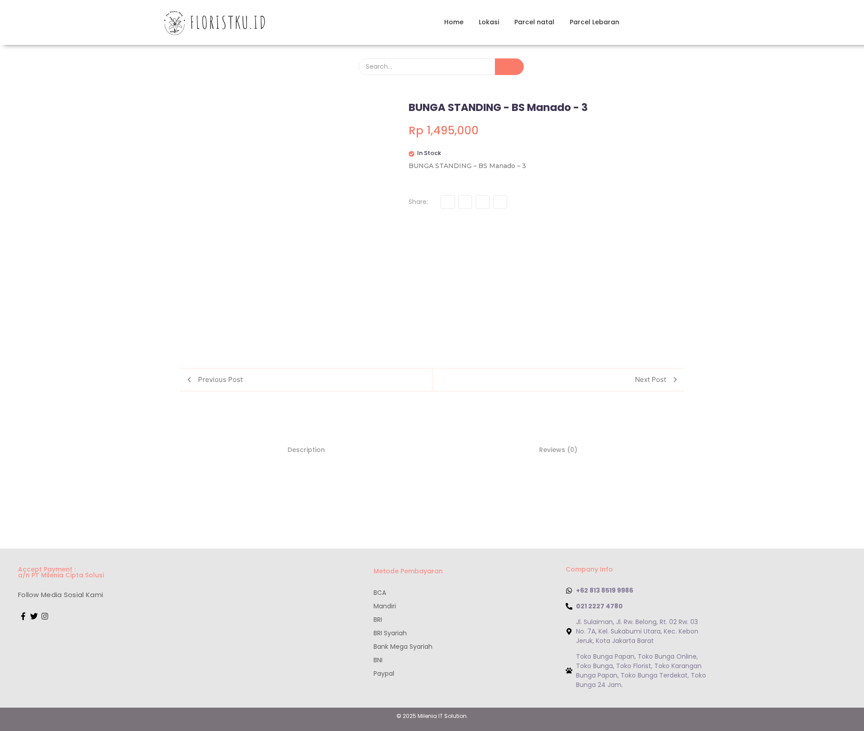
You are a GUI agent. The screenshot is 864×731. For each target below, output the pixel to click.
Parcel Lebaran (594, 22)
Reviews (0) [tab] (558, 449)
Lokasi (489, 22)
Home (454, 22)
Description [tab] (306, 449)
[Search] (509, 66)
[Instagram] (45, 616)
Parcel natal (534, 22)
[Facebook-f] (23, 616)
